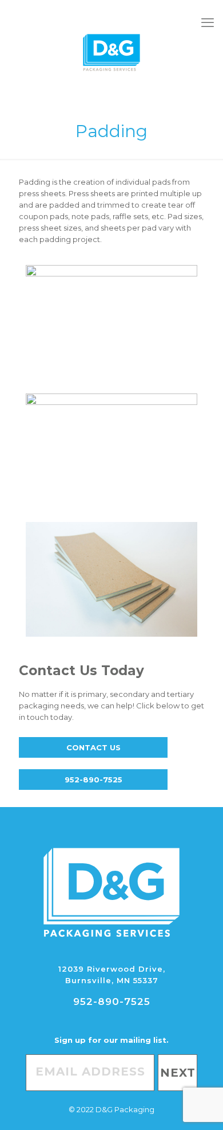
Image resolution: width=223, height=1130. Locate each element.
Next (178, 1073)
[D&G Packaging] (111, 52)
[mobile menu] (207, 23)
